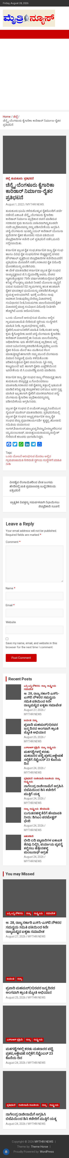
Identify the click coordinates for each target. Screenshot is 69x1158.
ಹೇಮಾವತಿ (44, 809)
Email (10, 605)
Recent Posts (20, 679)
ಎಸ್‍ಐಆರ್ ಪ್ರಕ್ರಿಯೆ (32, 747)
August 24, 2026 (34, 768)
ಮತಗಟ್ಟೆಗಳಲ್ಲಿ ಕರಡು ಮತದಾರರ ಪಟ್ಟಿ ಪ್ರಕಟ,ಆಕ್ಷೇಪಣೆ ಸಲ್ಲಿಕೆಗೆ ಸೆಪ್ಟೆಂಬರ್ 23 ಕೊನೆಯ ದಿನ (43, 757)
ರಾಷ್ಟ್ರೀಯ (51, 686)
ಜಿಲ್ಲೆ (8, 178)
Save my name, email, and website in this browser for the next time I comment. (31, 645)
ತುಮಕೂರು (17, 178)
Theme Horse (39, 1146)
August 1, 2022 (15, 204)
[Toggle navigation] (7, 34)
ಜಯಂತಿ (27, 720)
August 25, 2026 (34, 737)
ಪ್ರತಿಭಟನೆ (29, 178)
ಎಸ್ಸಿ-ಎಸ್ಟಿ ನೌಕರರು (32, 686)
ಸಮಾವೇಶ (28, 689)
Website (11, 622)
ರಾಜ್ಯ (43, 686)
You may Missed (20, 874)
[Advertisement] (34, 75)
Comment (13, 542)
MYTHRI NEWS (35, 204)
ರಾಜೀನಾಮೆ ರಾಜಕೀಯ (44, 778)
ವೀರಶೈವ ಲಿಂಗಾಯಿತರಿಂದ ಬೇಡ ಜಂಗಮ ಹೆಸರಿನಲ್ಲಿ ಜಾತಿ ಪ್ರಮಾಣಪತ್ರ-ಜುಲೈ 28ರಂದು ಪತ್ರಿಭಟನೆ (33, 486)
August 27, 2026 (34, 710)
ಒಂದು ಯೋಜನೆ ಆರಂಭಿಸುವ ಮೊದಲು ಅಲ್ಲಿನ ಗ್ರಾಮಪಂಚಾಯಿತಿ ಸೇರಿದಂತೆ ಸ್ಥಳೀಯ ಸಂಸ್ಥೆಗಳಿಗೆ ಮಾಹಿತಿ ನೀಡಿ (33, 460)
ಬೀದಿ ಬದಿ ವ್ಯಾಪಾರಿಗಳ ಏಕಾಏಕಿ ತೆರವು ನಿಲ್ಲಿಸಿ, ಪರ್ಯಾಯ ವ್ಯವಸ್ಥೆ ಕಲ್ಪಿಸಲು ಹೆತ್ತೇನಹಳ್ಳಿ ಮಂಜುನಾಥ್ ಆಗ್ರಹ (43, 846)
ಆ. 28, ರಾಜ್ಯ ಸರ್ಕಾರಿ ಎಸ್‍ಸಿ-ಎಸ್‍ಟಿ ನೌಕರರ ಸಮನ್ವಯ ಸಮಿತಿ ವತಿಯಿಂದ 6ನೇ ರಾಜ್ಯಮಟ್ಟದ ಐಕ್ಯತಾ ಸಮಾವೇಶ (43, 699)
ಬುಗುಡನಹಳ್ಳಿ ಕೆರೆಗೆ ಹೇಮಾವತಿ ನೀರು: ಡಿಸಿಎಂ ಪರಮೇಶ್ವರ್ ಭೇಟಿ (43, 817)
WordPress (47, 1151)
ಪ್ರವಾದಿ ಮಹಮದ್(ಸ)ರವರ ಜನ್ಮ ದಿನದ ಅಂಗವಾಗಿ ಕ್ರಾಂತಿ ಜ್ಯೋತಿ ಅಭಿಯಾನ (41, 728)
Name (10, 588)
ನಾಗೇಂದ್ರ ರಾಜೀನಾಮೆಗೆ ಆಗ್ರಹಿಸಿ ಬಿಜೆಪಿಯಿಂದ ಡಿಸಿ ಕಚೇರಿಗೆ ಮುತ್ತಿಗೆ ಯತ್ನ (43, 790)
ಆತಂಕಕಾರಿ (29, 836)
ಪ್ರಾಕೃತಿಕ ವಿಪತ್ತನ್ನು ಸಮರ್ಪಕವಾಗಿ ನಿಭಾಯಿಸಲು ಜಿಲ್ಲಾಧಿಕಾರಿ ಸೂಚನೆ (34, 504)
